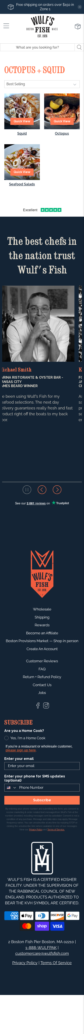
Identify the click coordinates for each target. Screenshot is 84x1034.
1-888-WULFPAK (41, 947)
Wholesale (42, 609)
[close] (80, 7)
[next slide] (57, 489)
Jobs (42, 692)
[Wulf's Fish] (42, 26)
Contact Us (42, 685)
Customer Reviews (42, 661)
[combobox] (11, 787)
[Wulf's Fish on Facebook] (38, 707)
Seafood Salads (22, 184)
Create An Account (42, 649)
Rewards (42, 625)
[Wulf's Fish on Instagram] (46, 707)
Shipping (42, 617)
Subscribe (42, 800)
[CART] (78, 26)
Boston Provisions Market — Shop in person (42, 641)
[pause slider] (27, 489)
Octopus (62, 133)
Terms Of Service (56, 962)
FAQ (42, 669)
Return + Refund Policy (42, 677)
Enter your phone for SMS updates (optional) (34, 778)
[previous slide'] (42, 489)
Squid (22, 133)
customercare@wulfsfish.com (42, 953)
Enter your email (19, 759)
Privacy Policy (24, 962)
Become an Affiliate (42, 633)
